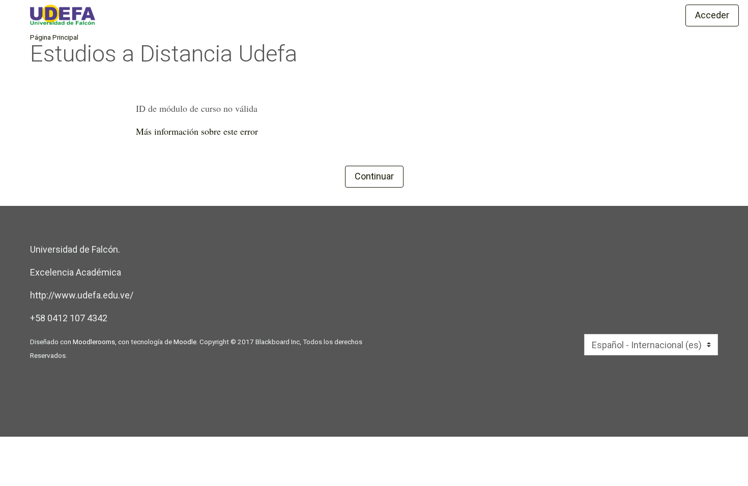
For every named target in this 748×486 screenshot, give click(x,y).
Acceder (712, 15)
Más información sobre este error (197, 131)
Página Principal (54, 37)
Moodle (185, 342)
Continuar (374, 176)
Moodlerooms (94, 342)
